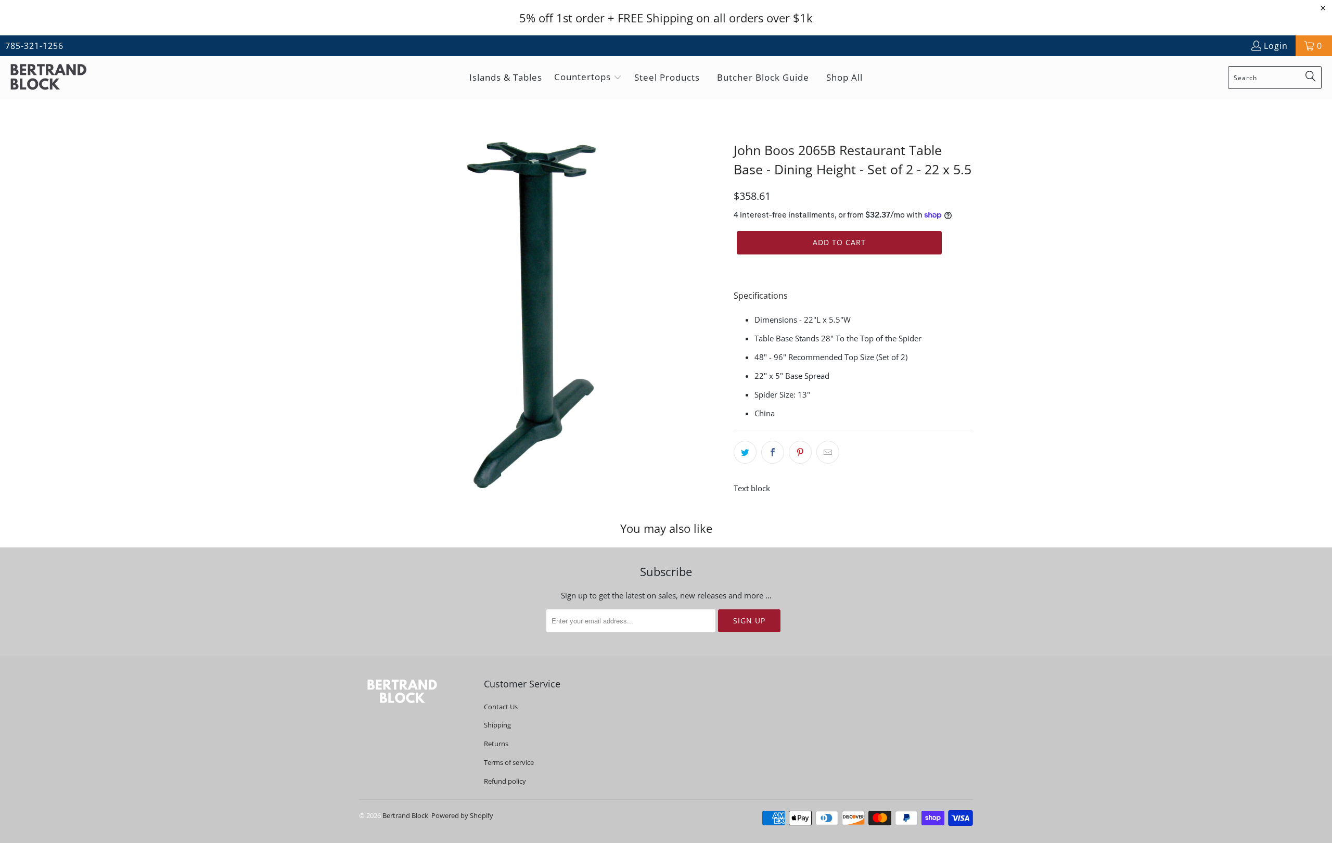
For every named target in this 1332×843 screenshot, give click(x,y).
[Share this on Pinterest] (800, 452)
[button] (588, 78)
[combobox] (1275, 77)
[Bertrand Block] (57, 77)
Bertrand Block (405, 815)
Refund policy (505, 781)
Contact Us (501, 706)
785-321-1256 (34, 46)
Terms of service (509, 762)
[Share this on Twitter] (745, 452)
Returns (496, 743)
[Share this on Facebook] (772, 452)
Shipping (497, 725)
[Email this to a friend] (827, 452)
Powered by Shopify (462, 815)
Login (1276, 46)
